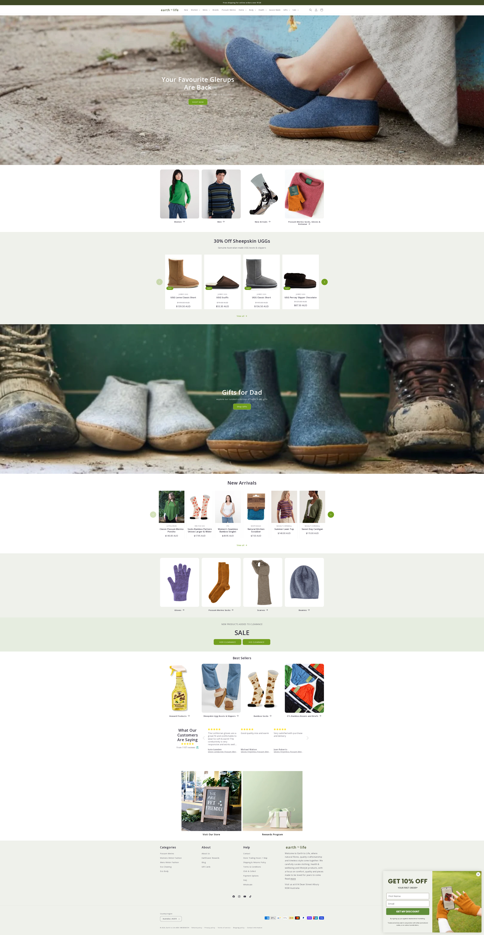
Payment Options (251, 876)
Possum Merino (167, 853)
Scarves (261, 610)
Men (219, 222)
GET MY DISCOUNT (407, 911)
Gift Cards (206, 867)
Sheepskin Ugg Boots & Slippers (219, 716)
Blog (204, 862)
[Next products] (324, 282)
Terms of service (224, 928)
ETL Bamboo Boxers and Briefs (302, 716)
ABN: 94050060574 (182, 928)
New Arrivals (261, 222)
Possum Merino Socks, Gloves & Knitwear (304, 223)
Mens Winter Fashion (169, 862)
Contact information (254, 928)
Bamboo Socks (261, 716)
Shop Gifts (242, 406)
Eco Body (164, 871)
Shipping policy (239, 928)
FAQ (245, 880)
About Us (206, 853)
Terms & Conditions (252, 867)
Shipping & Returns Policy (254, 862)
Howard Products (178, 716)
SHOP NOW (198, 102)
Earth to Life (170, 928)
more (293, 878)
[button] (195, 10)
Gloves (177, 610)
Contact (246, 853)
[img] (187, 744)
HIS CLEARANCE (256, 642)
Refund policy (197, 928)
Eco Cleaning (165, 867)
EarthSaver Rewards (210, 858)
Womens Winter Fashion (171, 858)
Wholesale (247, 884)
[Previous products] (159, 282)
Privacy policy (210, 928)
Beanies (303, 610)
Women (178, 222)
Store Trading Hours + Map (255, 858)
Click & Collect (249, 871)
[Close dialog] (478, 874)
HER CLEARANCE (227, 642)
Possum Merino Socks (219, 610)
